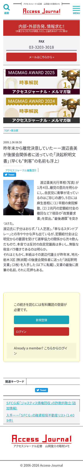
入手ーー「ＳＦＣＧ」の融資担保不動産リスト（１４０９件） (40, 418)
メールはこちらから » (41, 57)
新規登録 (41, 320)
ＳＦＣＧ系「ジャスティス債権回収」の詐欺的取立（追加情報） (41, 405)
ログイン (21, 331)
